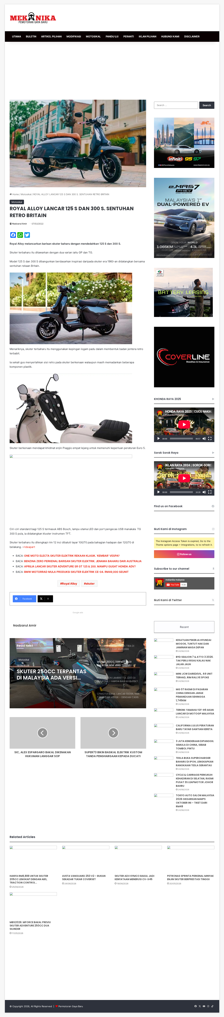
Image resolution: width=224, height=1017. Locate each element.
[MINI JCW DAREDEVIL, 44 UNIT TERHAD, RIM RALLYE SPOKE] (163, 678)
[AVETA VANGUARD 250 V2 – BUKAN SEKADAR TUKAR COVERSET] (85, 859)
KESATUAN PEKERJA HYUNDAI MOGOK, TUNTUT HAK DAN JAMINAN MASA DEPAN (193, 643)
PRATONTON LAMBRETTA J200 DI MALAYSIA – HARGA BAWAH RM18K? (52, 674)
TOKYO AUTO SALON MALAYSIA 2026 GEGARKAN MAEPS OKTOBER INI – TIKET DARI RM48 (195, 801)
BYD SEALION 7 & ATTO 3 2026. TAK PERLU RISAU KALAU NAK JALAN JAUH (195, 660)
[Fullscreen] (210, 438)
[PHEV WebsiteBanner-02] (184, 257)
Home (15, 194)
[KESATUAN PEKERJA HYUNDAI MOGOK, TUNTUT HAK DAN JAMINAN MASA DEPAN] (163, 644)
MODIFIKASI (73, 36)
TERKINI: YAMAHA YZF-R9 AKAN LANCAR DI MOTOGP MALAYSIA (195, 711)
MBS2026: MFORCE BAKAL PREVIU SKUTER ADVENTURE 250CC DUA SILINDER (30, 925)
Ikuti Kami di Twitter (168, 600)
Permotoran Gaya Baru (70, 1006)
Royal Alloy (69, 583)
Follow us (185, 554)
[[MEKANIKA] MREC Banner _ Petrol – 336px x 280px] (184, 167)
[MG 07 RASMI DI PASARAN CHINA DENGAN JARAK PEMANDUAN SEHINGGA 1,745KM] (163, 694)
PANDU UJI (112, 36)
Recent (184, 627)
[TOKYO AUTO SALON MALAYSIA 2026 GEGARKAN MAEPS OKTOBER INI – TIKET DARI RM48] (163, 800)
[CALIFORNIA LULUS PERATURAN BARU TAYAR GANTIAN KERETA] (163, 730)
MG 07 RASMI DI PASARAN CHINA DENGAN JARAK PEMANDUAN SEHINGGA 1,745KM (192, 695)
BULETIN (31, 36)
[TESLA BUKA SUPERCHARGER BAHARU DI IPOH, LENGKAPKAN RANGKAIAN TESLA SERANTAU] (163, 762)
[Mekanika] (33, 17)
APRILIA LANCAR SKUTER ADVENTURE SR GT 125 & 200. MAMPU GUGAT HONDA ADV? (80, 566)
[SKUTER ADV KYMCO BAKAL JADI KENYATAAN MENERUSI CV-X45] (138, 859)
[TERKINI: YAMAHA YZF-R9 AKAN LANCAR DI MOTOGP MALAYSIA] (163, 714)
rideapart (29, 547)
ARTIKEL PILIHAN (51, 36)
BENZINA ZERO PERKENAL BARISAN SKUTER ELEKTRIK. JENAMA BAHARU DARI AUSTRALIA (83, 561)
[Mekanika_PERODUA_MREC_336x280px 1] (183, 316)
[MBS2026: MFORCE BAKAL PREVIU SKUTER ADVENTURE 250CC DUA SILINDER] (33, 905)
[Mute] (204, 438)
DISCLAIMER (192, 36)
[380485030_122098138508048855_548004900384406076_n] (184, 386)
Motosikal (26, 194)
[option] (78, 673)
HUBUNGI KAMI (170, 36)
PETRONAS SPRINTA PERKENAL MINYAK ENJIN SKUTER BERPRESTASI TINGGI (190, 877)
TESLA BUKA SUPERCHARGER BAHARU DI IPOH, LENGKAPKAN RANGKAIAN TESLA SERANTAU (194, 761)
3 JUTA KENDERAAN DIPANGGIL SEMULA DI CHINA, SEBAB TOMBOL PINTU (195, 744)
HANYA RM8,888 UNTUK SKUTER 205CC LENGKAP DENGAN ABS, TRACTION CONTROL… (29, 879)
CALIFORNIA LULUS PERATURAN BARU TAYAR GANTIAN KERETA (195, 727)
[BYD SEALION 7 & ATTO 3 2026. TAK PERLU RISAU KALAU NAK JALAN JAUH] (163, 661)
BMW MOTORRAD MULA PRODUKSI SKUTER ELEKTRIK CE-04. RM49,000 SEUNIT (76, 572)
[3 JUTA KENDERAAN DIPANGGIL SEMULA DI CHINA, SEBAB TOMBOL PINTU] (163, 746)
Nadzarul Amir (19, 223)
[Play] (158, 438)
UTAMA (16, 36)
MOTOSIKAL (93, 36)
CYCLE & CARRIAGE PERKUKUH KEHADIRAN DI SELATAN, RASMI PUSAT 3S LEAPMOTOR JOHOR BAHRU (195, 780)
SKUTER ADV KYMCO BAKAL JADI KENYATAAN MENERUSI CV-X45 (134, 877)
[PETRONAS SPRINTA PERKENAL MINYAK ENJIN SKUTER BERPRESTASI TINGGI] (190, 859)
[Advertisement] (112, 69)
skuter (90, 583)
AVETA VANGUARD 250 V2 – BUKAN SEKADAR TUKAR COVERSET (84, 877)
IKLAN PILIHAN (147, 36)
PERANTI (128, 36)
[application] (184, 425)
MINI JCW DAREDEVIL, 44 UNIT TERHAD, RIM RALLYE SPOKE (194, 675)
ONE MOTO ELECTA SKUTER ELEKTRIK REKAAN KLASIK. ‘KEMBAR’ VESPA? (72, 555)
